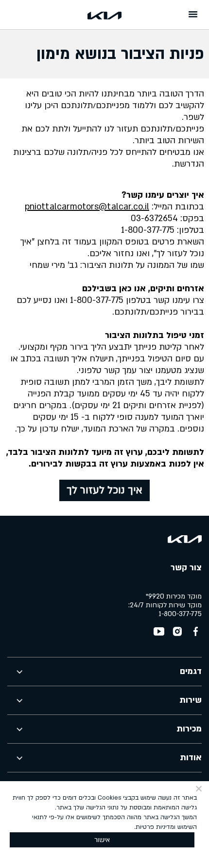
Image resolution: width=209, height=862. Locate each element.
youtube (159, 631)
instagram (177, 631)
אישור (102, 839)
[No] (199, 788)
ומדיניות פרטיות (155, 827)
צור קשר (186, 567)
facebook (196, 631)
